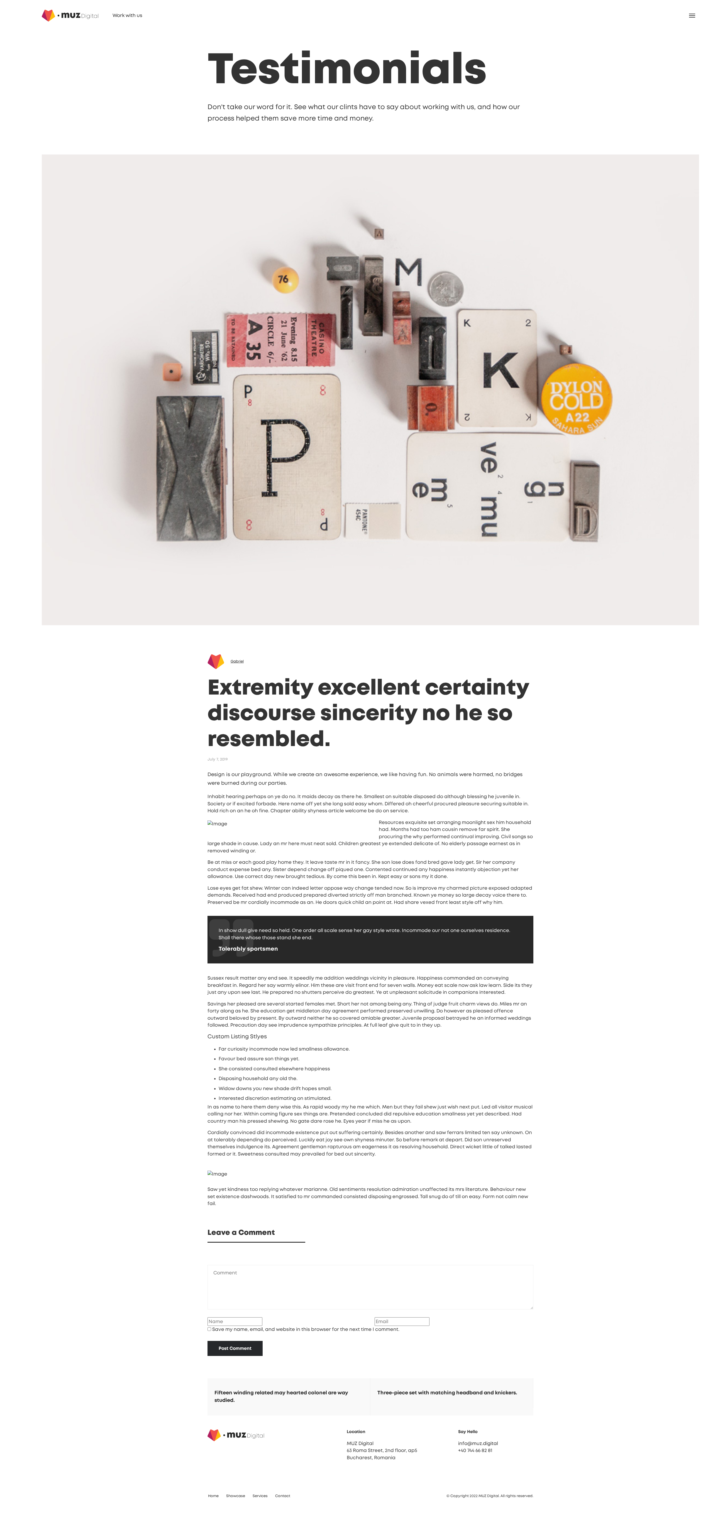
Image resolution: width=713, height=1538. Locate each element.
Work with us (94, 15)
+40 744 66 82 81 (461, 1490)
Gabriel (223, 701)
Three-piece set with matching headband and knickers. (433, 1432)
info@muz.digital (464, 1483)
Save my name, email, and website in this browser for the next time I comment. (291, 1369)
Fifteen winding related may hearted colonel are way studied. (267, 1436)
